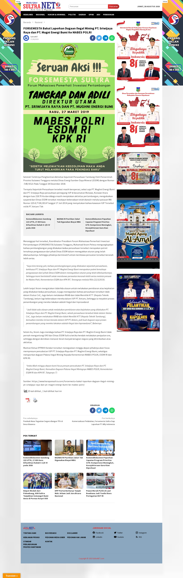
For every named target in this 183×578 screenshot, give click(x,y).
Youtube (120, 537)
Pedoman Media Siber (55, 537)
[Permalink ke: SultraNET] (26, 37)
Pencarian (113, 6)
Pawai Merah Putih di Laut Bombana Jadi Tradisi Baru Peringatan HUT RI (99, 493)
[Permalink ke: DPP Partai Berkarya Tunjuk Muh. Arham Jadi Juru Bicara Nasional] (69, 481)
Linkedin (99, 537)
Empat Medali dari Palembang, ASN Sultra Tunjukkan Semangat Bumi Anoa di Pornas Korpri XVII (35, 494)
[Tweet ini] (99, 38)
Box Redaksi (50, 533)
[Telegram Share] (105, 38)
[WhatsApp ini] (112, 38)
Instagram (143, 533)
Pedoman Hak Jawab (76, 537)
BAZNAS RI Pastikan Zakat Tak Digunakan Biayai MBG (69, 458)
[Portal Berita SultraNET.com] (41, 6)
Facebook (100, 533)
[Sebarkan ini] (93, 38)
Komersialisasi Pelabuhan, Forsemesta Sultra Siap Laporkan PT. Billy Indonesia (93, 421)
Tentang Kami (29, 533)
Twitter (120, 533)
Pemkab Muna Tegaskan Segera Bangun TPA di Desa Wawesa (43, 421)
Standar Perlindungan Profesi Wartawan (32, 544)
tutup (18, 1)
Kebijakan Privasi (31, 537)
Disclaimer (72, 533)
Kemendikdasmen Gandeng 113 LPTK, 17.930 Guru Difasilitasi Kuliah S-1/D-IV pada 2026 (36, 461)
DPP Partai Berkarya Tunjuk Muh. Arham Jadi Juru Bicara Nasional (68, 493)
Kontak (48, 541)
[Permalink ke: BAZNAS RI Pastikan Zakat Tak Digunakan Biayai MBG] (69, 448)
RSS (140, 537)
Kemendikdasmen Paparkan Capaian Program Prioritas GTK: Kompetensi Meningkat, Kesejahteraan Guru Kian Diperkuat (98, 225)
